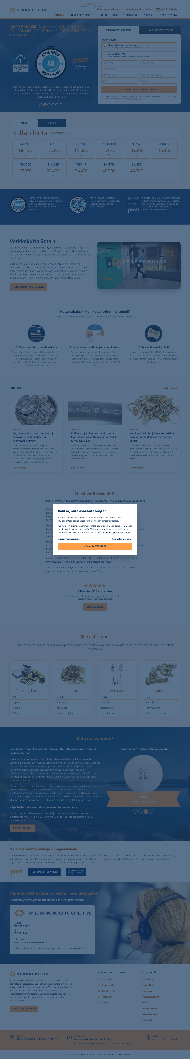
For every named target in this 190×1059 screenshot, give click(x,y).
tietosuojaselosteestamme (117, 532)
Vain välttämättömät (122, 539)
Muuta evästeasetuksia (69, 539)
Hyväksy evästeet (95, 546)
